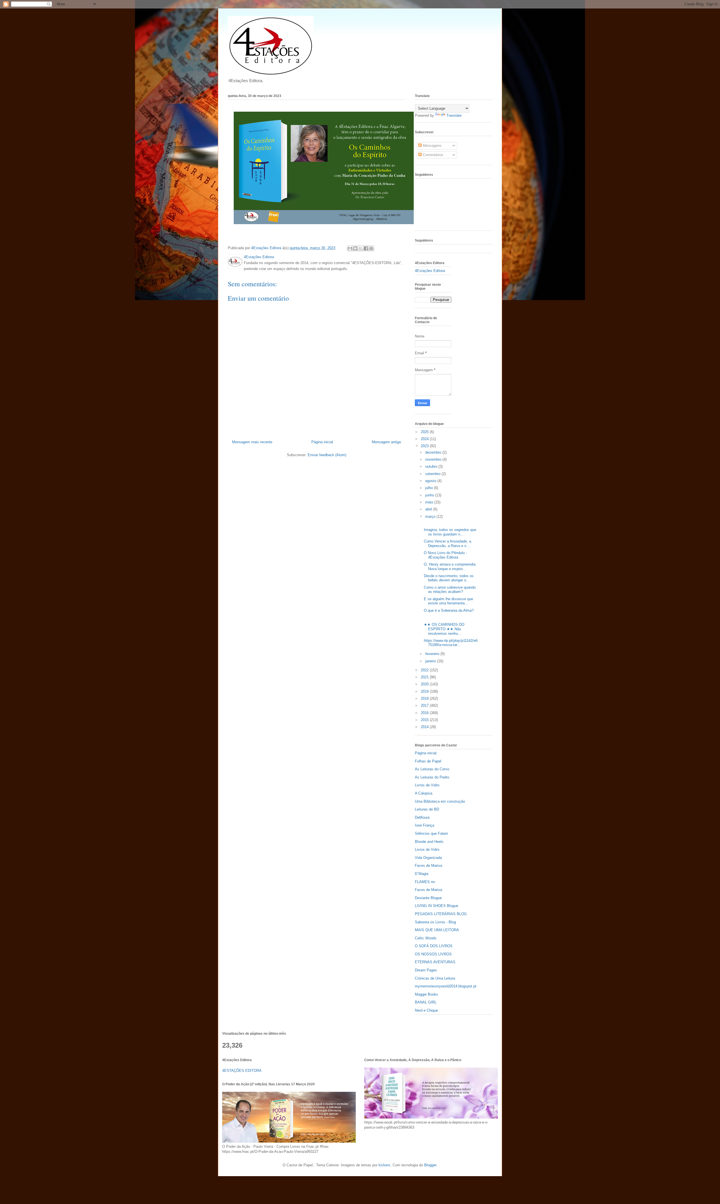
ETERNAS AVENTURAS (435, 962)
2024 (425, 439)
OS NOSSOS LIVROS (433, 954)
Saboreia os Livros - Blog (435, 922)
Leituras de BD (427, 809)
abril (429, 509)
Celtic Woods (425, 938)
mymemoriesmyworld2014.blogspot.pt (445, 986)
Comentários (432, 155)
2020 (425, 684)
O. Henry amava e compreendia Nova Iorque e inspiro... (450, 566)
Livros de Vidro (427, 785)
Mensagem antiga (386, 442)
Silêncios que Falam (431, 833)
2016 (425, 713)
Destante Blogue (428, 898)
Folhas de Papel (428, 761)
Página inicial (322, 442)
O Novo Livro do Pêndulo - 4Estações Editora (445, 555)
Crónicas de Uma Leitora (435, 978)
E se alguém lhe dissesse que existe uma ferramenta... (448, 601)
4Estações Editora (430, 271)
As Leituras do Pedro (432, 777)
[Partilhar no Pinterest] (371, 248)
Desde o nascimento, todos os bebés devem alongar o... (449, 578)
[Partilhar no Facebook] (366, 248)
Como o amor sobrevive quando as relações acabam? (450, 589)
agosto (431, 481)
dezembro (433, 452)
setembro (433, 474)
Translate (454, 115)
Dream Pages (426, 970)
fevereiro (432, 654)
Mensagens (432, 145)
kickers (384, 1165)
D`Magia (421, 874)
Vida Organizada (428, 858)
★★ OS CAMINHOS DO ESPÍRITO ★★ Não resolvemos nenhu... (444, 628)
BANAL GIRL (425, 1002)
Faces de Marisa (428, 865)
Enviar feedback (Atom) (327, 455)
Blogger (430, 1165)
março (430, 516)
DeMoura (422, 817)
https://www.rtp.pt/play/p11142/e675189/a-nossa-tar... (451, 642)
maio (429, 502)
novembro (433, 459)
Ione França (424, 825)
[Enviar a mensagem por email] (350, 248)
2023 (425, 446)
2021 (425, 677)
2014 (425, 727)
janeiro (431, 661)
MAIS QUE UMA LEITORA (437, 930)
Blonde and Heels (429, 842)
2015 (425, 720)
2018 (425, 698)
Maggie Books (426, 994)
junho (430, 495)
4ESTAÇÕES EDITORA (242, 1070)
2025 (425, 432)
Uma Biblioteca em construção (440, 801)
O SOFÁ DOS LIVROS (434, 946)
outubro (431, 466)
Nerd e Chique (426, 1010)
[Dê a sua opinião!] (355, 248)
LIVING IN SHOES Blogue (436, 906)
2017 (425, 705)
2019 (425, 691)
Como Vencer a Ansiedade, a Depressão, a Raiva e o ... (447, 543)
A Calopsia (423, 793)
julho (429, 488)
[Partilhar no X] (360, 248)
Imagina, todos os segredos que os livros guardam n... (450, 532)
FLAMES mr (425, 882)
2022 (425, 670)
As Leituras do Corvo (432, 769)
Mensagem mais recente (252, 442)
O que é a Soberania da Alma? (449, 610)
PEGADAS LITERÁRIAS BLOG (441, 914)
